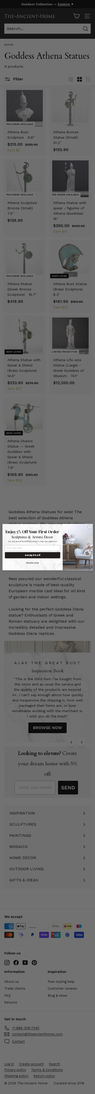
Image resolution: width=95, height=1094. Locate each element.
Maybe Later (32, 562)
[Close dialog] (90, 527)
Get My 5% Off (32, 555)
